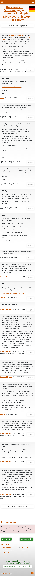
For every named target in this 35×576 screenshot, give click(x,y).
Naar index (19, 506)
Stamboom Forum (10, 2)
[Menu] (33, 2)
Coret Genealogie (6, 573)
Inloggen (5, 539)
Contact (23, 550)
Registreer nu (25, 539)
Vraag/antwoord (8, 550)
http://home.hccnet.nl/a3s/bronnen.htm (13, 293)
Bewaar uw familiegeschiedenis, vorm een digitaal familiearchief (18, 562)
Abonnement (7, 547)
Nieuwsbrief (24, 547)
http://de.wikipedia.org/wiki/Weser (11, 87)
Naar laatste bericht (16, 26)
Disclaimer (6, 552)
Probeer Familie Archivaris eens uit (16, 566)
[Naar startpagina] (33, 573)
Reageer (30, 70)
